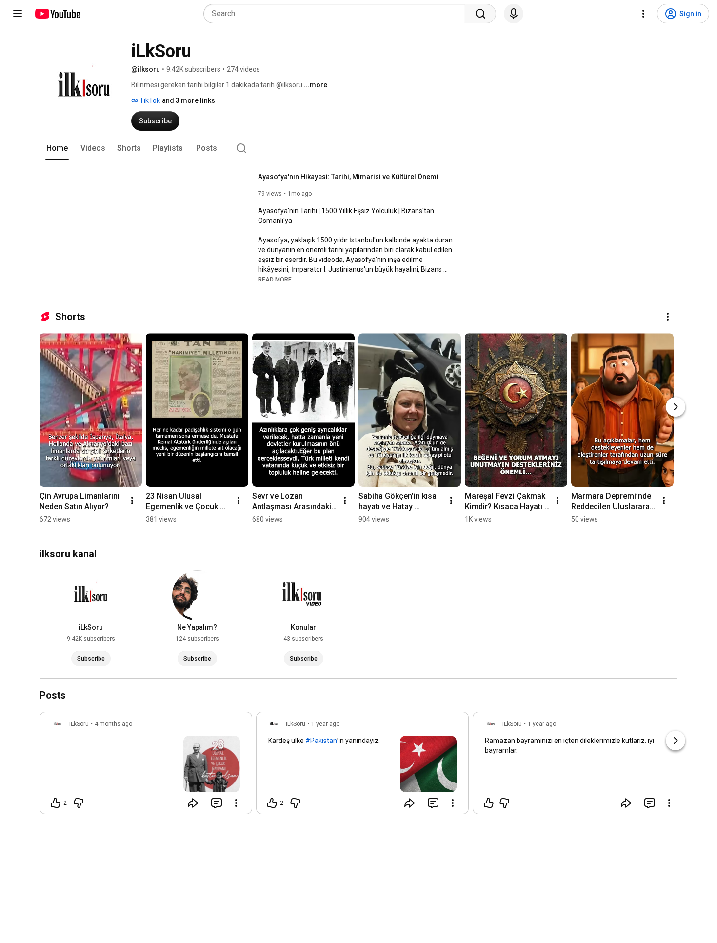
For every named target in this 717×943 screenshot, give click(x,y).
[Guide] (17, 14)
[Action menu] (236, 803)
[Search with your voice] (513, 13)
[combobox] (337, 14)
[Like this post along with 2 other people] (55, 803)
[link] (146, 766)
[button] (275, 279)
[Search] (480, 13)
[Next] (675, 407)
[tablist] (358, 148)
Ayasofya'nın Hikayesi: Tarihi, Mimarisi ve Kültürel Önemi (348, 177)
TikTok (149, 100)
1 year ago (325, 724)
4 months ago (113, 724)
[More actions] (667, 316)
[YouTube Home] (57, 13)
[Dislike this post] (78, 803)
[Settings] (643, 14)
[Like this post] (489, 803)
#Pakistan (321, 740)
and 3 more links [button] (188, 100)
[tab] (57, 148)
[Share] (193, 803)
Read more (275, 279)
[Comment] (216, 803)
